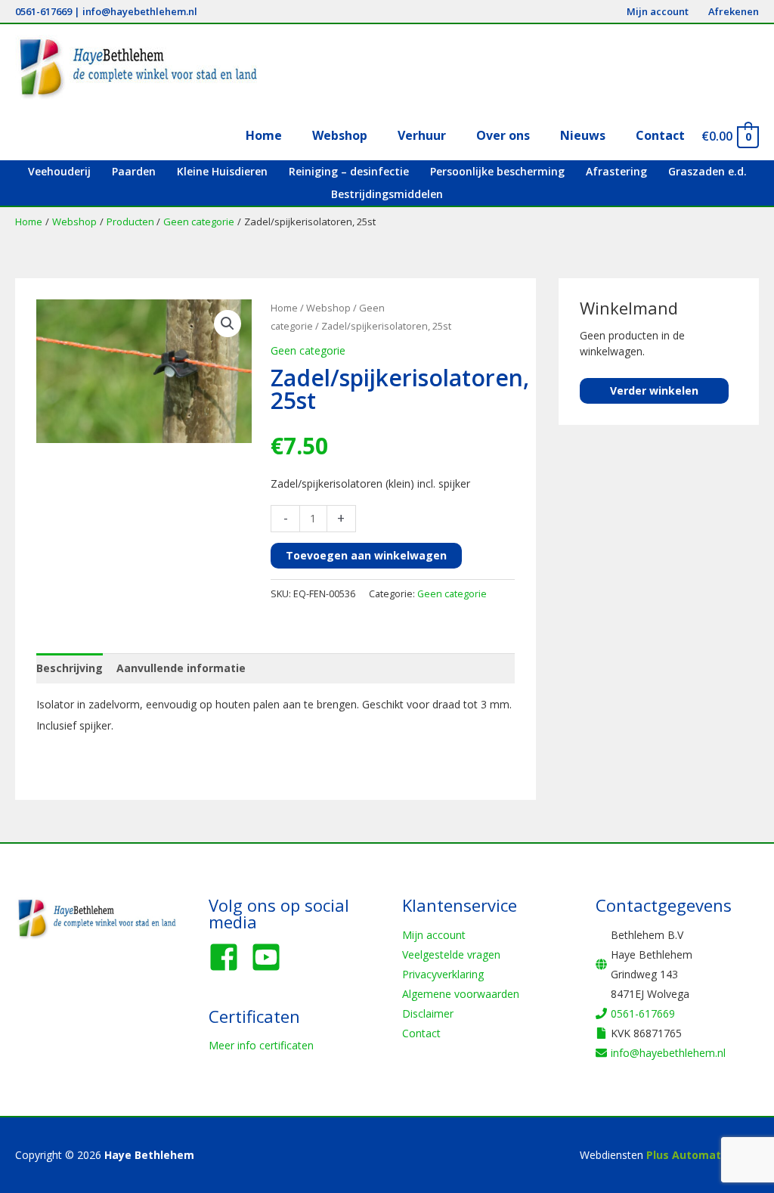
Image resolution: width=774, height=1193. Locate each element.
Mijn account (434, 935)
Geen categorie (308, 350)
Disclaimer (428, 1013)
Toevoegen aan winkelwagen (366, 555)
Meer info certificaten (261, 1045)
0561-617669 (43, 11)
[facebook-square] (228, 957)
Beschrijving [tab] (69, 668)
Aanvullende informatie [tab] (181, 668)
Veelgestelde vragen (451, 954)
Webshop (328, 308)
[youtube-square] (270, 957)
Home (284, 308)
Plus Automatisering (702, 1155)
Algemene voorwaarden (460, 994)
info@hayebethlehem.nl (139, 11)
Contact (421, 1033)
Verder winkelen (654, 390)
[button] (227, 323)
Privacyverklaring (443, 974)
